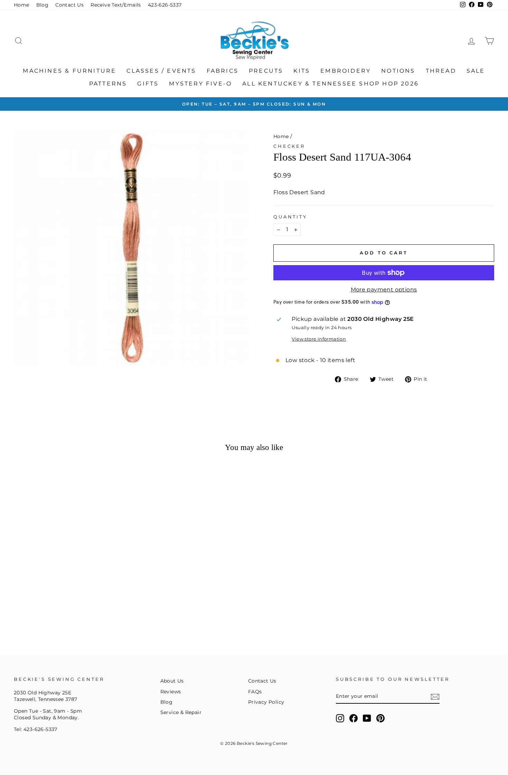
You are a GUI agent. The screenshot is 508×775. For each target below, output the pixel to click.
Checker (289, 146)
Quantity (290, 216)
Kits (301, 70)
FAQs (255, 691)
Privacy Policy (266, 702)
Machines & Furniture (69, 70)
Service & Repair (180, 712)
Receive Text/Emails (116, 5)
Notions (398, 70)
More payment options (384, 289)
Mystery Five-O (200, 83)
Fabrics (222, 70)
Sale (476, 70)
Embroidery (345, 70)
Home (21, 5)
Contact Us (69, 5)
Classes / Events (161, 70)
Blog (42, 5)
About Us (172, 681)
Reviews (170, 691)
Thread (441, 70)
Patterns (108, 83)
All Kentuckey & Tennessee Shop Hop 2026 (330, 83)
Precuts (266, 70)
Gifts (148, 83)
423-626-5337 (165, 5)
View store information (319, 339)
